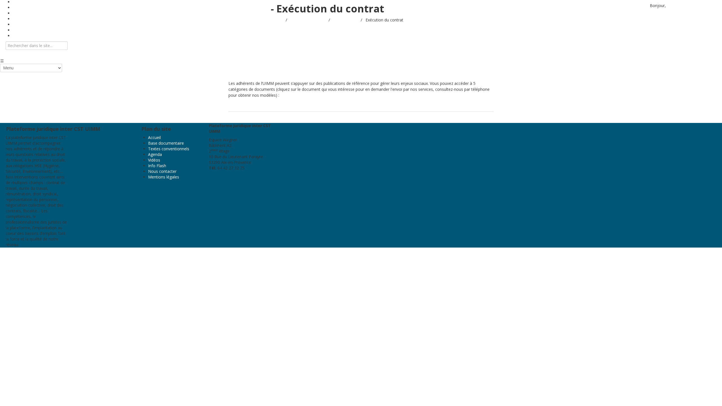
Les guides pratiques (251, 106)
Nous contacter (27, 35)
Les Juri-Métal (290, 106)
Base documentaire (166, 143)
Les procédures (356, 106)
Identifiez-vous (680, 5)
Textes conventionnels (168, 148)
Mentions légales (163, 177)
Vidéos (154, 160)
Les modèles (322, 106)
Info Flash (157, 165)
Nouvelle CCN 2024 (395, 106)
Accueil (277, 20)
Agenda (155, 154)
